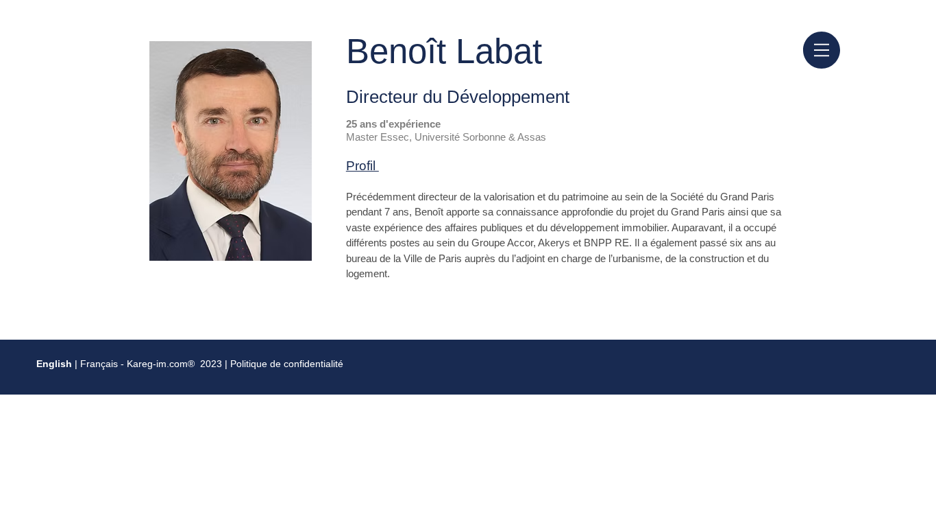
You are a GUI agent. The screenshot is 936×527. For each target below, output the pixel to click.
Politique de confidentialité (286, 363)
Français (100, 363)
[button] (821, 50)
